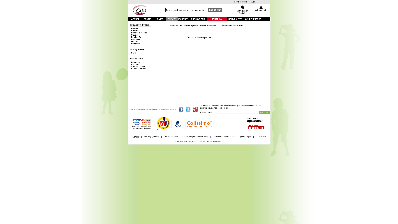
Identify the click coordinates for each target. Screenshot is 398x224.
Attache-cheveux (138, 66)
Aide (253, 2)
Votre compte (261, 10)
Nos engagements (151, 137)
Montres (135, 41)
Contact (135, 137)
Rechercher (215, 10)
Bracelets (135, 39)
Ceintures (135, 62)
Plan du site (261, 137)
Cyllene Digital (245, 137)
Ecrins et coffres (138, 69)
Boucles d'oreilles (139, 33)
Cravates (135, 64)
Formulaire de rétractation (224, 137)
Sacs (133, 53)
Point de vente (240, 2)
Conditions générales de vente (195, 137)
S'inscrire (264, 112)
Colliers (134, 31)
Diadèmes (135, 44)
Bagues (134, 28)
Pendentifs (136, 37)
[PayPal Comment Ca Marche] (177, 127)
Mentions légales (171, 137)
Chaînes (135, 35)
